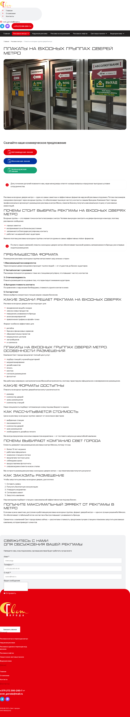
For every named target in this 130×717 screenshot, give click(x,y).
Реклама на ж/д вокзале (60, 33)
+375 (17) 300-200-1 (22, 26)
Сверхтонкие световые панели (12, 657)
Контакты (10, 16)
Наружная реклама (39, 33)
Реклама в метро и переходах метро (14, 639)
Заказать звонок (10, 629)
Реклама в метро (20, 33)
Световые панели (98, 33)
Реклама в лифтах (80, 33)
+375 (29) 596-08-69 (9, 699)
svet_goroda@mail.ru (11, 22)
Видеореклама (116, 33)
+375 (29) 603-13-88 (9, 695)
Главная (9, 10)
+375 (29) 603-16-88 (9, 693)
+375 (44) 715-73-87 (9, 697)
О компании (11, 13)
